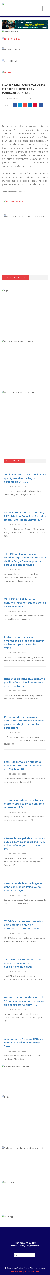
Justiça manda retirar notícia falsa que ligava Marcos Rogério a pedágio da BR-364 (25, 478)
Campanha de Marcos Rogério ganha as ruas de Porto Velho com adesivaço (23, 887)
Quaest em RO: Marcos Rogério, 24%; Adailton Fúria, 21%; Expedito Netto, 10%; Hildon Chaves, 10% (25, 516)
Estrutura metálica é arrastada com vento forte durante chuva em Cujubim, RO (23, 766)
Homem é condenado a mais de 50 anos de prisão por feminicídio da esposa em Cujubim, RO (24, 1001)
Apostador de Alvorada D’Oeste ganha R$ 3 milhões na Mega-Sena (23, 1043)
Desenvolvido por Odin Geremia (25, 1271)
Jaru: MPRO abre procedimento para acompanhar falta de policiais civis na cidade (23, 963)
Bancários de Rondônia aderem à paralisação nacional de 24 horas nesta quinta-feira (24, 682)
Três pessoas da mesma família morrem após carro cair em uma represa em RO (24, 804)
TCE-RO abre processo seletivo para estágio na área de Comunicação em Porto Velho (23, 925)
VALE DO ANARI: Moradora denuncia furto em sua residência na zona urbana (25, 603)
